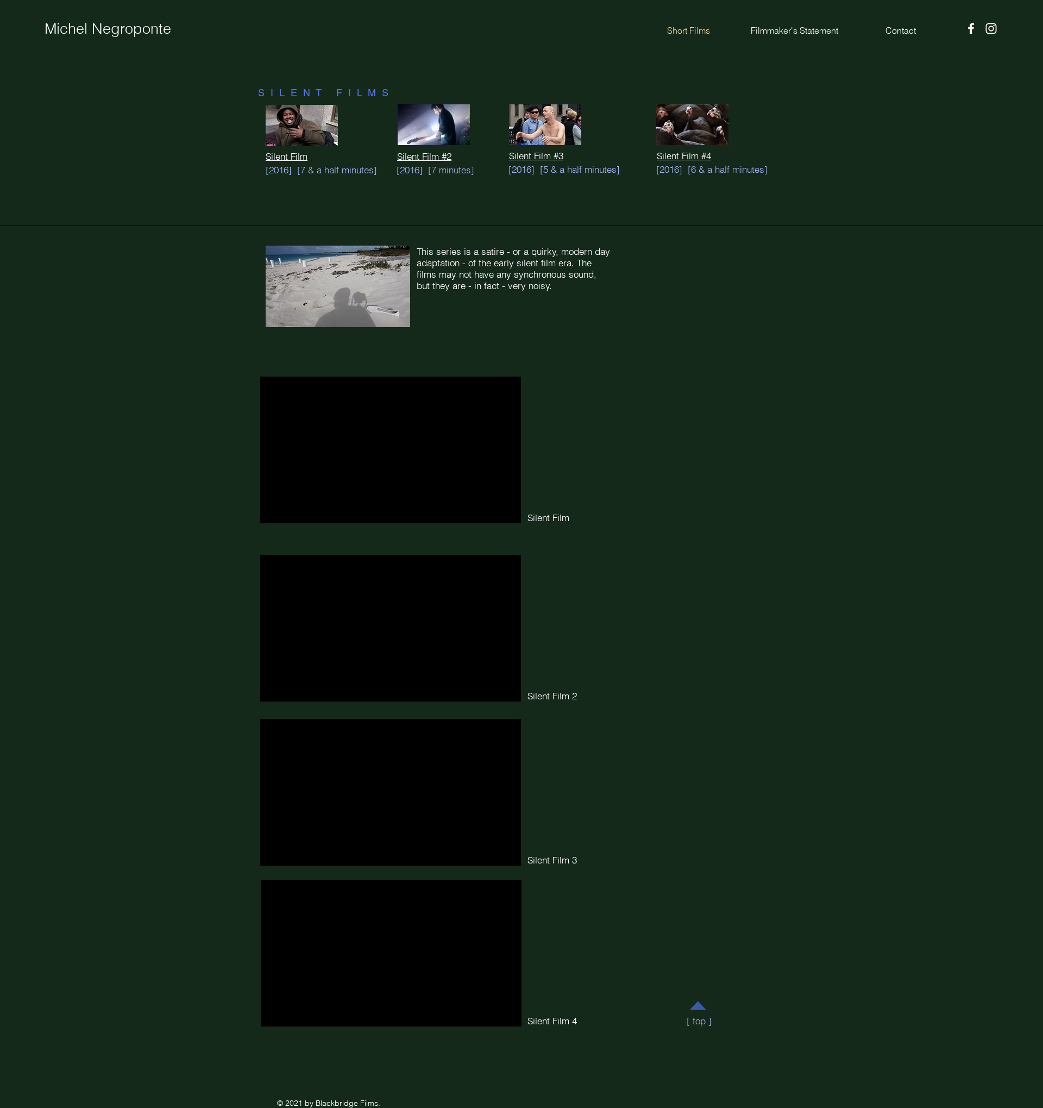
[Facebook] (971, 28)
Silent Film (286, 156)
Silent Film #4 (684, 155)
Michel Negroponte (108, 28)
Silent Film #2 (424, 156)
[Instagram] (991, 28)
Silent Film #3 (536, 155)
